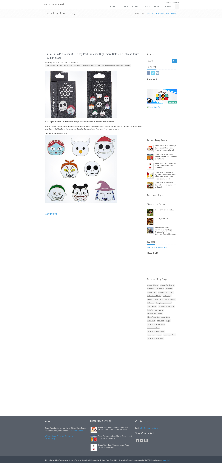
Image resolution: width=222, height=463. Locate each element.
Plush (135, 6)
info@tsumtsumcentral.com (150, 428)
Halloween (150, 303)
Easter (171, 292)
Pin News (59, 65)
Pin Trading (77, 65)
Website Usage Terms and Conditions (59, 436)
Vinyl (145, 6)
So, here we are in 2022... (164, 210)
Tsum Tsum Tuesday (154, 335)
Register (175, 2)
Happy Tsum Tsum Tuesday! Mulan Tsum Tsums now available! (165, 165)
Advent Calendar (153, 285)
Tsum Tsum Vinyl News (155, 338)
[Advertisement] (111, 35)
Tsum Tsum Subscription (155, 331)
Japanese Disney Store (166, 306)
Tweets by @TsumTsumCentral (157, 247)
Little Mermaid (152, 310)
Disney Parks (68, 65)
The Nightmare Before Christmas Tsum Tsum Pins (116, 65)
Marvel (161, 310)
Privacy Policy (50, 438)
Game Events (158, 299)
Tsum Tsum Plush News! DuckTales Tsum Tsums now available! (165, 184)
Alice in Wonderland (167, 285)
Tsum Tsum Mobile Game (156, 324)
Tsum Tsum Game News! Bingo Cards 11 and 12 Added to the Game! (166, 156)
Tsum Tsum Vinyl (169, 335)
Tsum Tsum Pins (50, 65)
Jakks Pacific (152, 306)
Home (112, 6)
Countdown (160, 288)
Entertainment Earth (154, 296)
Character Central (76, 430)
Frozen (149, 299)
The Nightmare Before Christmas (91, 65)
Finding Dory (167, 296)
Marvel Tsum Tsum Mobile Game (158, 317)
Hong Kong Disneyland (163, 303)
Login (168, 2)
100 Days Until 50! (161, 219)
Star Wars (160, 320)
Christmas (150, 288)
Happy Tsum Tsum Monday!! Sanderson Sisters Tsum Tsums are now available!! (165, 147)
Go (174, 61)
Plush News (151, 320)
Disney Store (162, 292)
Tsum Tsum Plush (153, 328)
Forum (168, 6)
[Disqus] (94, 249)
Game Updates (170, 299)
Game (123, 6)
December (169, 288)
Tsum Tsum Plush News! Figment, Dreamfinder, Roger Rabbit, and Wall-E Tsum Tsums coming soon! (165, 175)
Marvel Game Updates (154, 313)
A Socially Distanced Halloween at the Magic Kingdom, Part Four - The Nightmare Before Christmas (165, 230)
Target (168, 320)
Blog (156, 6)
